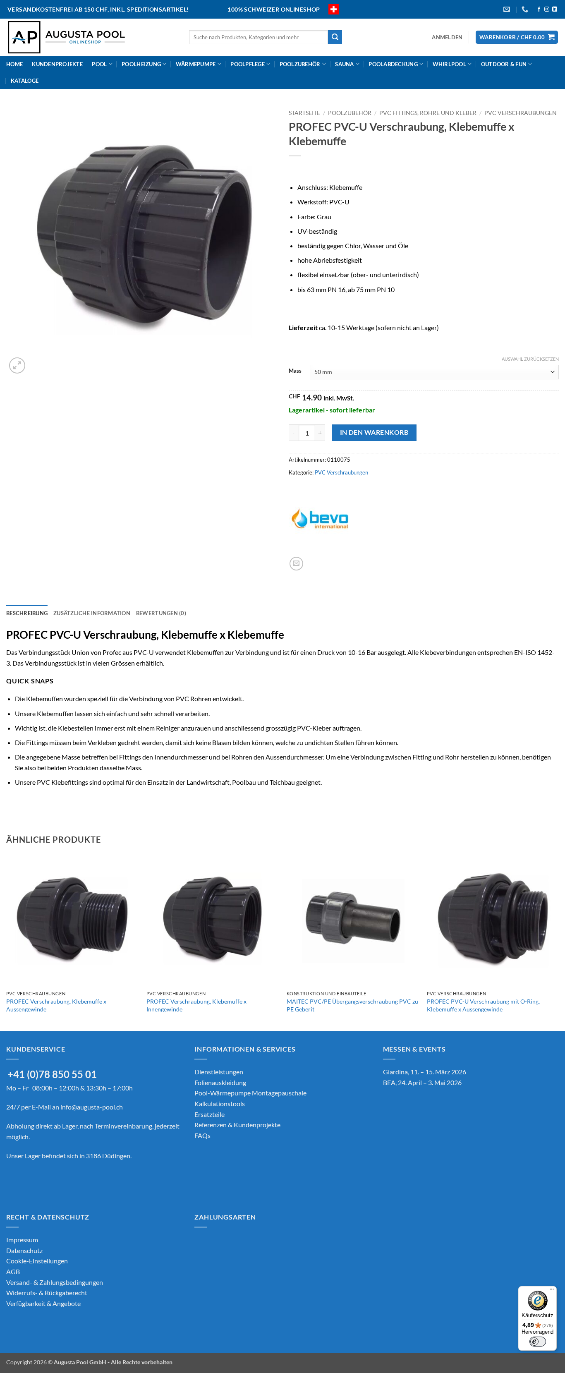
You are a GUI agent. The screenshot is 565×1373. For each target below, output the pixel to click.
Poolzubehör (300, 64)
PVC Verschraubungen (520, 113)
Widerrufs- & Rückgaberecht (46, 1292)
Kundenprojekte (57, 64)
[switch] (537, 1342)
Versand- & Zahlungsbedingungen (54, 1282)
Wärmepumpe (196, 64)
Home (14, 64)
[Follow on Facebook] (538, 9)
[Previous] (6, 942)
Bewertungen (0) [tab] (161, 613)
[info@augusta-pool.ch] (507, 9)
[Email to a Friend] (296, 563)
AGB (13, 1271)
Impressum (22, 1240)
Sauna (344, 64)
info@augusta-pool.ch (91, 1107)
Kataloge (24, 80)
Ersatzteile (209, 1114)
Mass (295, 371)
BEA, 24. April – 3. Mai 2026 (422, 1082)
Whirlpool (449, 64)
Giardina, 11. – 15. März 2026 (424, 1072)
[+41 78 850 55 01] (526, 9)
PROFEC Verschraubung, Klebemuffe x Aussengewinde (56, 1005)
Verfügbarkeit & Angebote (43, 1303)
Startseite (304, 113)
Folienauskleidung (220, 1082)
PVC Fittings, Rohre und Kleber (427, 113)
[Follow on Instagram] (546, 9)
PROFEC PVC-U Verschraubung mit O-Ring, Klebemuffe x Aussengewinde (483, 1005)
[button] (447, 37)
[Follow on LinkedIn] (554, 9)
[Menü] (552, 1291)
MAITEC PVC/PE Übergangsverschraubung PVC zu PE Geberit (352, 1005)
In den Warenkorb (374, 432)
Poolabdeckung (393, 64)
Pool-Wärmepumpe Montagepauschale (250, 1093)
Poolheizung (141, 64)
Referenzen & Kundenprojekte (237, 1125)
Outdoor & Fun (504, 64)
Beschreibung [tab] (27, 613)
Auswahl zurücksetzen (530, 359)
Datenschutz (24, 1250)
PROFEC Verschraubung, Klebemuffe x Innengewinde (196, 1005)
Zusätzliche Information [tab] (91, 613)
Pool (99, 64)
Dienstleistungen (218, 1072)
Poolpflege (247, 64)
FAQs (202, 1135)
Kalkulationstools (219, 1103)
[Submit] (335, 37)
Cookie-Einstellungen (37, 1261)
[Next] (558, 942)
